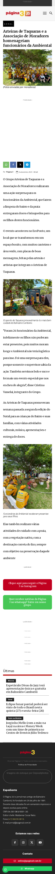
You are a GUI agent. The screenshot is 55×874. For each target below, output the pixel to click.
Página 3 (9, 172)
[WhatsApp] (6, 165)
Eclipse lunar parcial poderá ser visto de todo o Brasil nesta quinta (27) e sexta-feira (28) (27, 707)
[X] (20, 165)
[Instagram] (23, 842)
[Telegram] (27, 165)
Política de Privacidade (27, 764)
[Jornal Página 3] (21, 13)
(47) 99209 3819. (16, 819)
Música (11, 681)
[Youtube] (40, 842)
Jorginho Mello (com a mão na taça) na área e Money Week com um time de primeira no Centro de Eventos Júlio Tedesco (27, 727)
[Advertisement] (27, 129)
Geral (8, 24)
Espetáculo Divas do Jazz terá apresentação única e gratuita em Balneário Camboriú (26, 689)
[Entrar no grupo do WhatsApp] (5, 869)
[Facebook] (13, 165)
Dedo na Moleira (14, 718)
